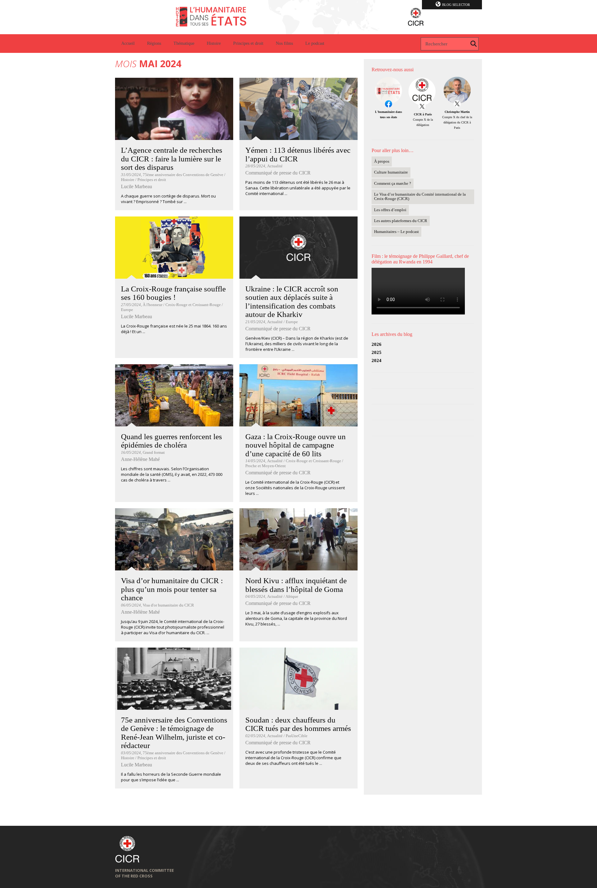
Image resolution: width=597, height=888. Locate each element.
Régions (154, 43)
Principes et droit (248, 43)
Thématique (184, 43)
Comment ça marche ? (392, 183)
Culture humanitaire (391, 172)
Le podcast (314, 43)
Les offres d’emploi (390, 209)
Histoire (214, 43)
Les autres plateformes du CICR (400, 220)
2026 (377, 344)
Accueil (128, 43)
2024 (377, 360)
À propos (381, 161)
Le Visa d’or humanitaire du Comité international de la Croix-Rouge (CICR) (420, 196)
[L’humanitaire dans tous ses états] (298, 17)
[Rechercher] (473, 44)
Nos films (284, 43)
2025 (377, 352)
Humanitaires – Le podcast (396, 231)
